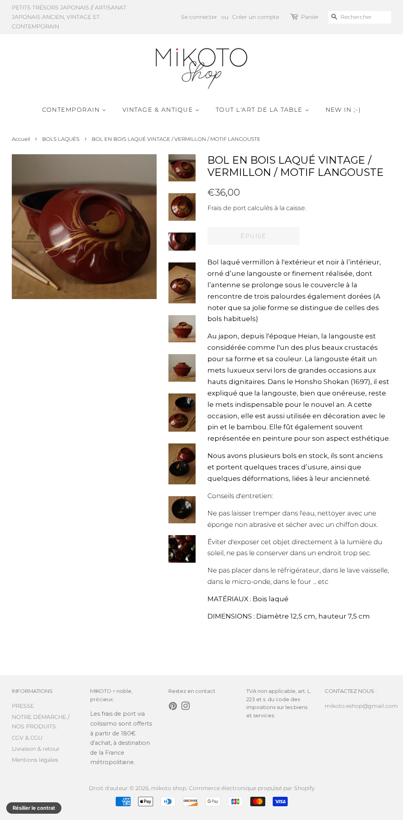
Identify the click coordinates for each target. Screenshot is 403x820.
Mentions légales (35, 759)
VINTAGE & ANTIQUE (158, 109)
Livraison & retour (36, 748)
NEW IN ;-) (343, 109)
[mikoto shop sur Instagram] (185, 707)
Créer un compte (255, 16)
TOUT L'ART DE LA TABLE (260, 109)
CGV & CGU (27, 737)
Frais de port (226, 208)
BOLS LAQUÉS (60, 139)
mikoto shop (168, 788)
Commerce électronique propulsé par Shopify (251, 788)
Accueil (21, 139)
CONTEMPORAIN (72, 109)
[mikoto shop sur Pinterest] (172, 707)
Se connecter (199, 16)
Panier (310, 16)
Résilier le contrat (34, 808)
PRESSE (23, 705)
